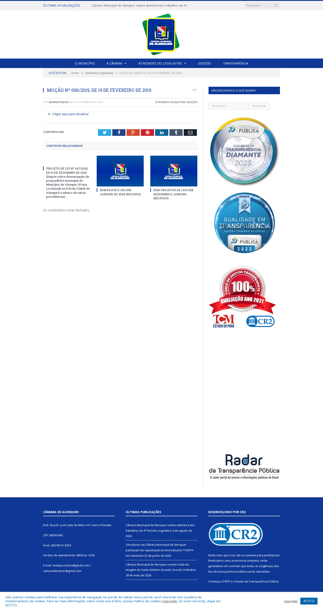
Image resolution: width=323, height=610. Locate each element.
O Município (85, 63)
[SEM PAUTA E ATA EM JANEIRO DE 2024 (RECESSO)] (120, 171)
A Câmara (114, 63)
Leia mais (169, 601)
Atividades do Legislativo (160, 63)
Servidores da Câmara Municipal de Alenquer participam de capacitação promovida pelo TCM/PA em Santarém (159, 550)
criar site (235, 555)
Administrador (59, 102)
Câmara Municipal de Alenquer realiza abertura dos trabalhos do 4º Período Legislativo (142, 5)
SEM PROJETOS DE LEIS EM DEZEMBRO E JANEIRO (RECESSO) (173, 194)
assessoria (238, 560)
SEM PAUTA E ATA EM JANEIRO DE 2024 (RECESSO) (120, 192)
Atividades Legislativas (170, 102)
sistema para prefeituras (262, 555)
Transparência (235, 63)
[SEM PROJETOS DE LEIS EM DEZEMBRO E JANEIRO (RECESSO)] (173, 171)
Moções (192, 102)
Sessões (204, 63)
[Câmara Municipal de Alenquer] (161, 33)
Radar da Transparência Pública (257, 581)
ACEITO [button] (308, 601)
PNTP (226, 581)
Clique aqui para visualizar (70, 114)
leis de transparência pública (227, 571)
